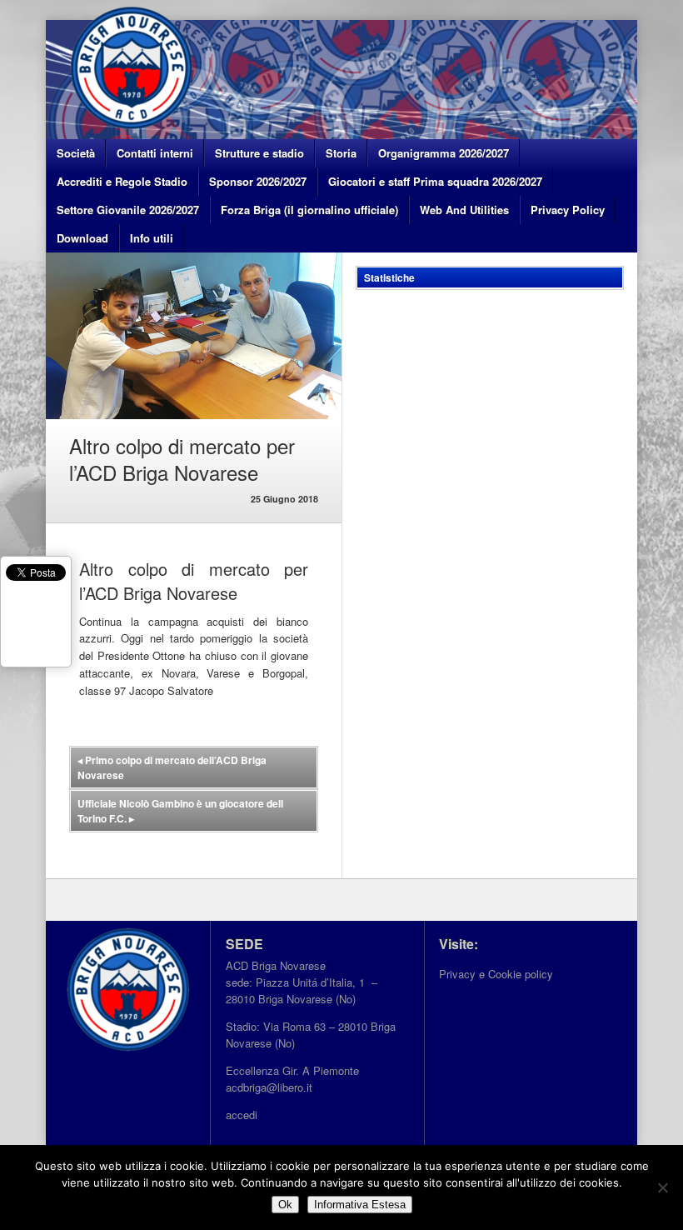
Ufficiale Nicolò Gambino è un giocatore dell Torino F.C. (180, 811)
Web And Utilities (464, 210)
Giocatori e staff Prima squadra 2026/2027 (435, 181)
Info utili (151, 238)
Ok (285, 1204)
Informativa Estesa (360, 1204)
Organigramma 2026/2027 (443, 153)
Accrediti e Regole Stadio (122, 181)
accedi (241, 1114)
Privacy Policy (568, 210)
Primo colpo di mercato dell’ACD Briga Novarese (172, 767)
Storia (341, 153)
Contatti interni (155, 153)
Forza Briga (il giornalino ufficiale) (309, 210)
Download (82, 238)
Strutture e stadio (259, 153)
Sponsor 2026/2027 (258, 181)
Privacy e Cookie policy (496, 974)
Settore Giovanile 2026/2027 (128, 210)
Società (76, 153)
